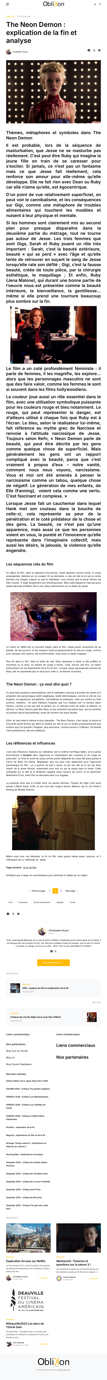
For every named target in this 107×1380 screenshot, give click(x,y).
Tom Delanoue (18, 1343)
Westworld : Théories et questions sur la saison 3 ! (73, 1262)
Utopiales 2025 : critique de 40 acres (24, 1197)
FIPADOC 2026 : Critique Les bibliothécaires (27, 1097)
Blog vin (10, 1057)
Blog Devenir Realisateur (19, 1064)
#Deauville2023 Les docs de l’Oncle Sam (25, 1325)
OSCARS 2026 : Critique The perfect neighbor (28, 1089)
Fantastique (23, 902)
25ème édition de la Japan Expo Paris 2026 (27, 1081)
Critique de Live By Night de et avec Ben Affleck (35, 1017)
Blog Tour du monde (17, 1050)
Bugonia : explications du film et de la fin (25, 1135)
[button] (7, 4)
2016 (10, 902)
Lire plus (43, 1278)
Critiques (14, 1013)
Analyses (10, 16)
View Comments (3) (52, 962)
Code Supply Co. (63, 1370)
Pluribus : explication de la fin (20, 1127)
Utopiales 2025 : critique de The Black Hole (27, 1173)
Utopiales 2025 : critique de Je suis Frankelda (28, 1181)
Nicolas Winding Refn (42, 902)
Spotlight (60, 902)
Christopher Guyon (20, 52)
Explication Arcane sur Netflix (25, 1261)
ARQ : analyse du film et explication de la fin (45, 988)
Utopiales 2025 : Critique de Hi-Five (23, 1189)
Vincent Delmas (69, 1277)
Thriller (72, 902)
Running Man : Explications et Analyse (24, 1154)
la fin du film (29, 867)
